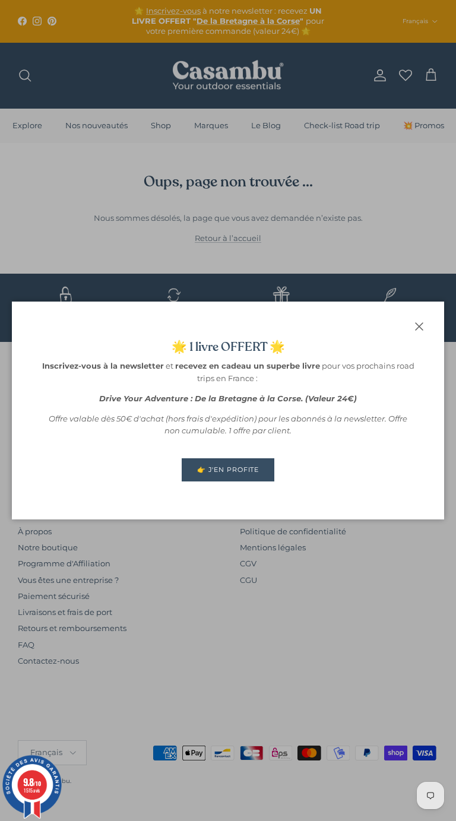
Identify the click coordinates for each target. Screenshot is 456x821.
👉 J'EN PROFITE (228, 469)
